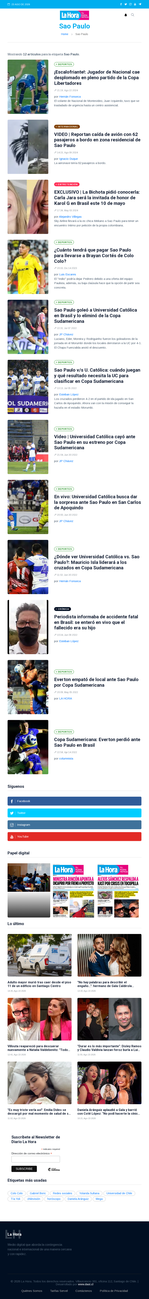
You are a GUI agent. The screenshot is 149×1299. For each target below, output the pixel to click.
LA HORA (65, 698)
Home (64, 34)
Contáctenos (83, 1290)
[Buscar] (133, 15)
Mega (99, 1198)
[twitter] (126, 4)
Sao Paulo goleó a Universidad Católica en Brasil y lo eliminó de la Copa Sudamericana (95, 315)
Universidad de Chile (119, 1193)
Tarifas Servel (59, 1290)
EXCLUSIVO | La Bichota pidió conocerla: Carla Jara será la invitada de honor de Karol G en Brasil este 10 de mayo (97, 197)
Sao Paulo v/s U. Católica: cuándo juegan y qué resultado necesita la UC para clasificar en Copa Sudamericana (97, 375)
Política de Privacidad (114, 1290)
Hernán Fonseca (70, 96)
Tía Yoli (15, 1198)
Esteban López (69, 394)
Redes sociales (62, 1193)
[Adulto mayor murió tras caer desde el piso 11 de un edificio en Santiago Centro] (40, 955)
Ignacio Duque (68, 158)
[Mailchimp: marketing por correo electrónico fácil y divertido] (54, 1172)
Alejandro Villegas (70, 216)
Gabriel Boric (38, 1193)
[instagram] (130, 4)
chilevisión (33, 1198)
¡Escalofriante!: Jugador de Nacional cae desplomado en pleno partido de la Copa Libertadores (97, 77)
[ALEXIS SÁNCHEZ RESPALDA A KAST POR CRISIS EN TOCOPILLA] (118, 890)
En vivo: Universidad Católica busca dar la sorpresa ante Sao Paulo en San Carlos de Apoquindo (97, 502)
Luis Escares (67, 274)
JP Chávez (66, 334)
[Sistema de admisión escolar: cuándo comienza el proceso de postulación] (29, 890)
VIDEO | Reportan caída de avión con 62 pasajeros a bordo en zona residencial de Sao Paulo (97, 140)
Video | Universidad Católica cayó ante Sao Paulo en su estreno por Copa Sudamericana (94, 442)
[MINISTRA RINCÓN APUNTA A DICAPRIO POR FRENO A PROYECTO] (73, 890)
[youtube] (135, 4)
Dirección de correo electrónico (31, 1153)
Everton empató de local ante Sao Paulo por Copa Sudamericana (96, 682)
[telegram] (140, 4)
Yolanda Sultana (89, 1193)
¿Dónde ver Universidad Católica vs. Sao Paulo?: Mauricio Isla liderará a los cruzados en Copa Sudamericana (96, 562)
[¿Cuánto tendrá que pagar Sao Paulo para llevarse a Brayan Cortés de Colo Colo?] (28, 267)
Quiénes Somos (31, 1290)
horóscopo (54, 1198)
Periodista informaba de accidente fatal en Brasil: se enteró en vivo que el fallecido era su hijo (96, 622)
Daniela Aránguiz (78, 1198)
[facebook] (121, 4)
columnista (66, 758)
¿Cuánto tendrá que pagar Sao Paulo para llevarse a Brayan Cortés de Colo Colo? (94, 255)
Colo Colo (17, 1193)
